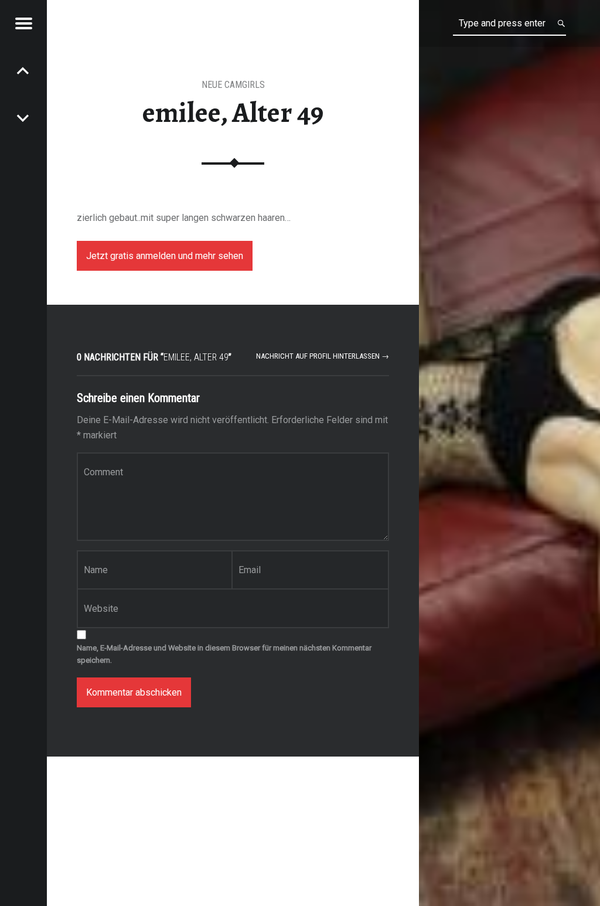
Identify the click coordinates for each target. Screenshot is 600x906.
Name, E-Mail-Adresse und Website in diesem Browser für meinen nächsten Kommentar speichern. (224, 654)
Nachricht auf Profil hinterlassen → (322, 356)
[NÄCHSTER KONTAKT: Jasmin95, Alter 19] (23, 70)
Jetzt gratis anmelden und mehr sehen (164, 255)
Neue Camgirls (233, 84)
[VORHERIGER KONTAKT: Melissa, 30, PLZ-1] (23, 117)
